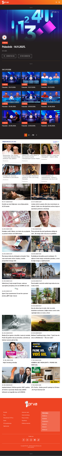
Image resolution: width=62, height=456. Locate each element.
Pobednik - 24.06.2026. (9, 126)
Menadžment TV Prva (8, 417)
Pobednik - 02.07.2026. (29, 87)
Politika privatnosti (26, 423)
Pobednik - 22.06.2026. (48, 126)
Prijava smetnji (25, 417)
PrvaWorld (45, 421)
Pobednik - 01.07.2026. (48, 87)
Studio (4, 420)
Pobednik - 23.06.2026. (29, 126)
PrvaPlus (44, 416)
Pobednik (5, 84)
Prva (4, 415)
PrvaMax (44, 418)
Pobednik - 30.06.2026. (9, 106)
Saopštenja (24, 420)
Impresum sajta (25, 412)
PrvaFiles (44, 429)
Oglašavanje (6, 426)
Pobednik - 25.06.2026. (48, 106)
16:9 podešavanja (7, 423)
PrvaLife (44, 427)
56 (33, 135)
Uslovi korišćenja (26, 415)
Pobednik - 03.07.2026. (9, 87)
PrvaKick (44, 424)
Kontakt (5, 412)
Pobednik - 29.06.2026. (29, 106)
